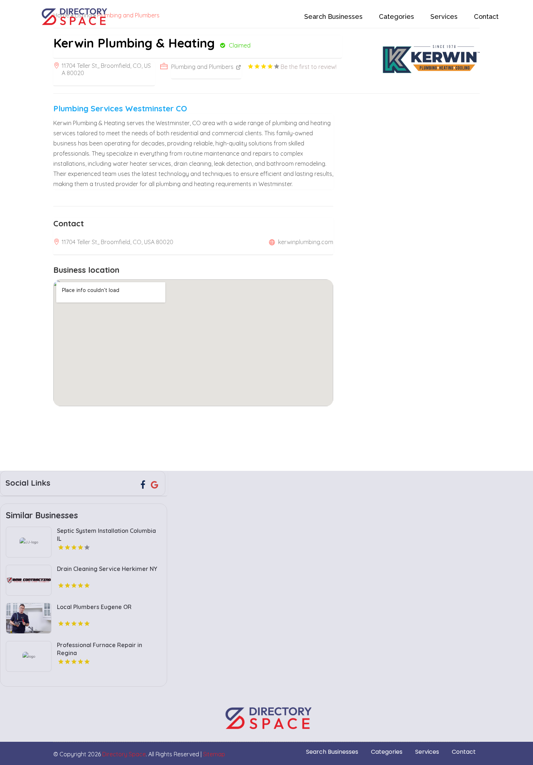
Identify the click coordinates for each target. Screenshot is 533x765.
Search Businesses (333, 16)
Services (444, 16)
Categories (396, 16)
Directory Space (124, 754)
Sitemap (214, 754)
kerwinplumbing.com (305, 242)
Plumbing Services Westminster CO (120, 108)
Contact (486, 16)
